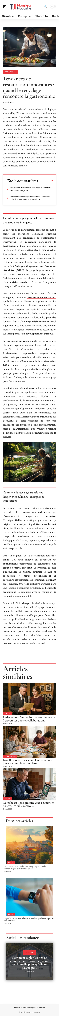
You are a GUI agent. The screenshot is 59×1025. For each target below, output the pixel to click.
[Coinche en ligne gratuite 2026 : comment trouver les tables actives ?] (29, 784)
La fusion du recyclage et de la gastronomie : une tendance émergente (30, 188)
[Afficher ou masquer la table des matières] (45, 181)
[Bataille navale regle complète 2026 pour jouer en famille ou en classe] (29, 742)
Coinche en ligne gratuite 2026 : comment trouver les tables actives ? (28, 804)
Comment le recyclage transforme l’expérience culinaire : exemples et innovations (30, 197)
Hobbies (8, 713)
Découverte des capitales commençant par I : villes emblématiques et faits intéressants (25, 867)
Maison (29, 952)
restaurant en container (41, 297)
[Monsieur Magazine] (21, 6)
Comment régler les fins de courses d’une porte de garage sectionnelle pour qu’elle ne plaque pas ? (29, 963)
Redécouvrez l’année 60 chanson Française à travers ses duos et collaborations (29, 718)
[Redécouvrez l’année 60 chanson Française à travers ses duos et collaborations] (29, 699)
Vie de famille (10, 756)
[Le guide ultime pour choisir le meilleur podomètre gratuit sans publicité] (29, 897)
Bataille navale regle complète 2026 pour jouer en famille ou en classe (27, 761)
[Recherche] (46, 6)
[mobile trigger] (5, 6)
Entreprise (10, 72)
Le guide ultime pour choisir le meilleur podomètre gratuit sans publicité (29, 919)
